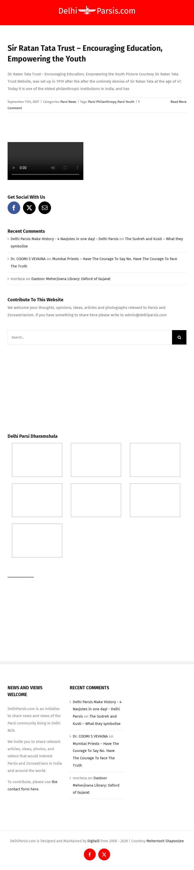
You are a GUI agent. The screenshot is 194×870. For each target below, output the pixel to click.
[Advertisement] (45, 387)
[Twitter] (29, 207)
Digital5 (93, 841)
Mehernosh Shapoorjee (165, 841)
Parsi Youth (125, 102)
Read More (178, 102)
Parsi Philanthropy (102, 102)
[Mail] (44, 207)
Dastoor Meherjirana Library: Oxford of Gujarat (70, 279)
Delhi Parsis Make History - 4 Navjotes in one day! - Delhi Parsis (64, 239)
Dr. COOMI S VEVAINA (28, 259)
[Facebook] (14, 207)
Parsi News (68, 102)
